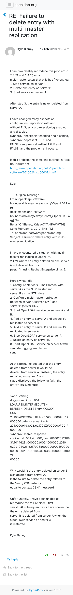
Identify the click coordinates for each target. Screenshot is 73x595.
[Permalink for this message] (67, 554)
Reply (14, 559)
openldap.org (25, 5)
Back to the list (17, 574)
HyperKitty (36, 590)
